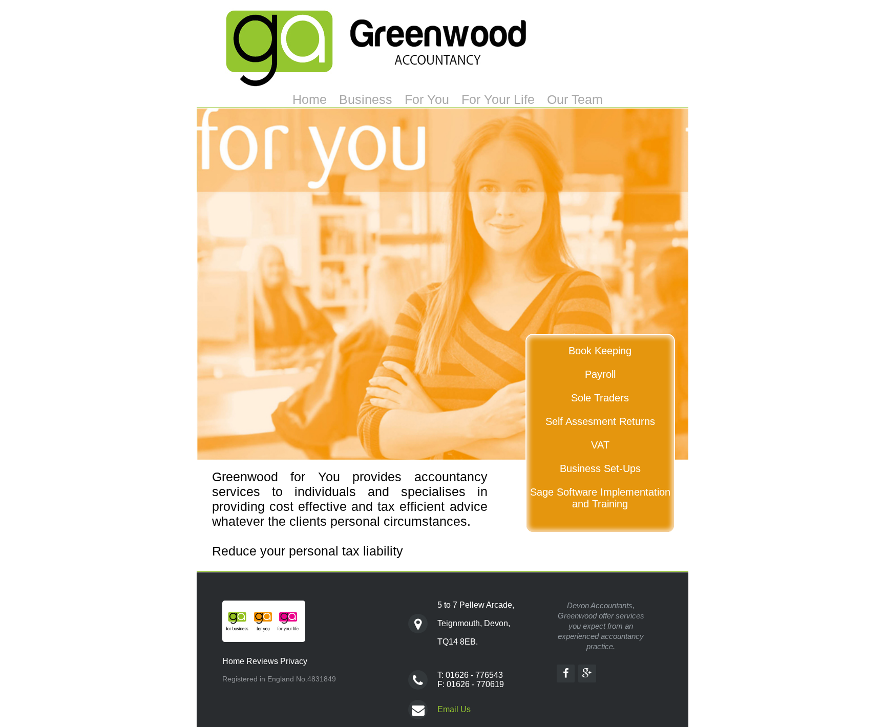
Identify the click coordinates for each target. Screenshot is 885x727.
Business (365, 99)
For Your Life (498, 99)
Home (309, 99)
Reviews (262, 661)
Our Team (575, 99)
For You (427, 99)
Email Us (454, 709)
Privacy (293, 661)
